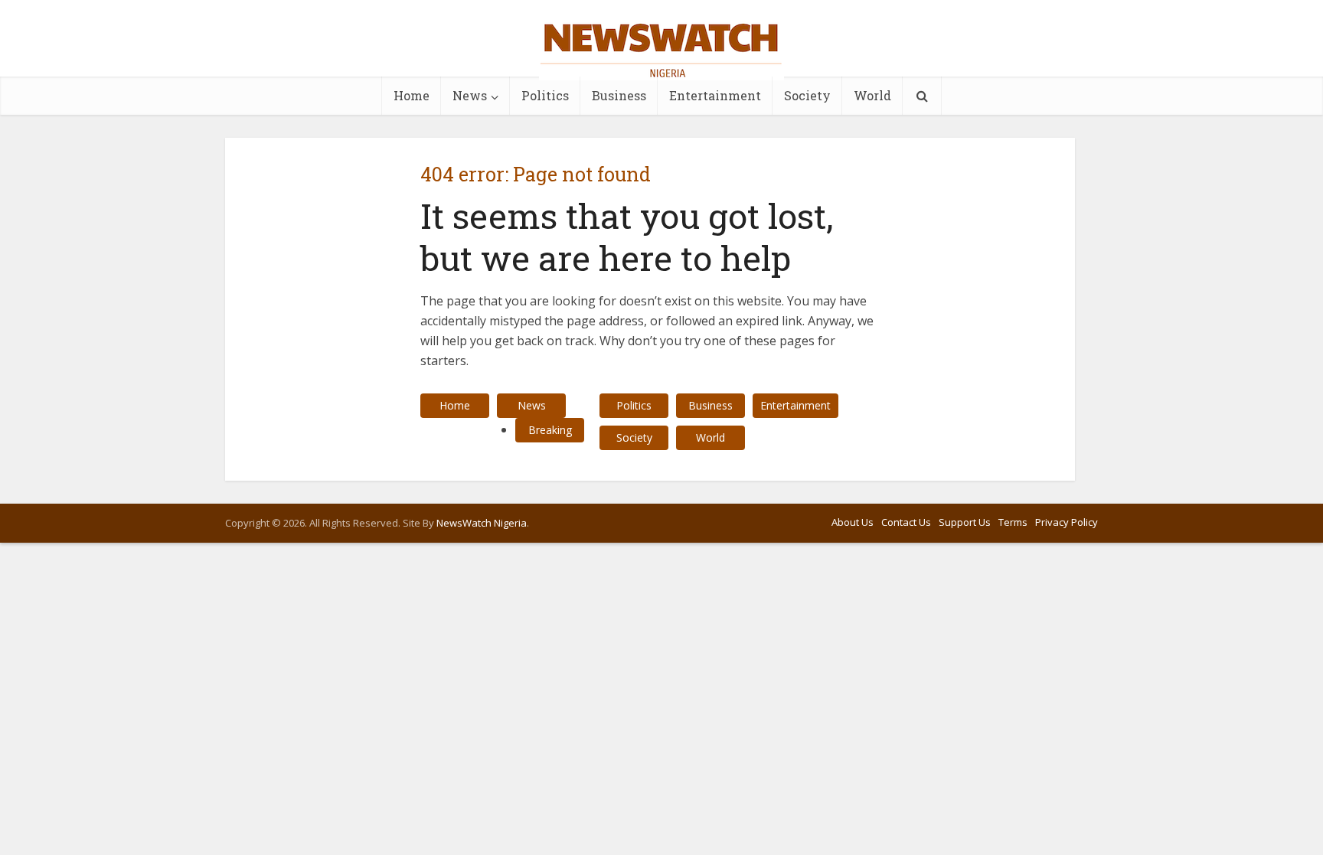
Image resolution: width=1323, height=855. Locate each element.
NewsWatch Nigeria (481, 523)
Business (619, 95)
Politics (545, 95)
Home (412, 95)
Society (807, 95)
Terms (1012, 522)
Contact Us (906, 522)
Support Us (965, 522)
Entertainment (715, 95)
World (872, 95)
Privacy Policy (1066, 522)
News (469, 95)
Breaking (550, 430)
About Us (852, 522)
